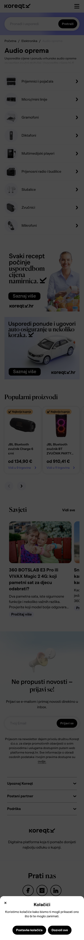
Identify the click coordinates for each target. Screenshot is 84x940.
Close (5, 903)
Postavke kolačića (29, 930)
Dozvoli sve (60, 930)
